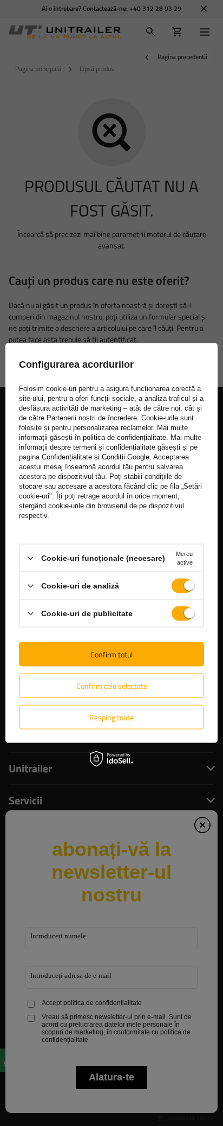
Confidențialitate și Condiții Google (95, 457)
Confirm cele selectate (111, 685)
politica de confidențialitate (124, 437)
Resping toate (111, 716)
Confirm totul (111, 654)
